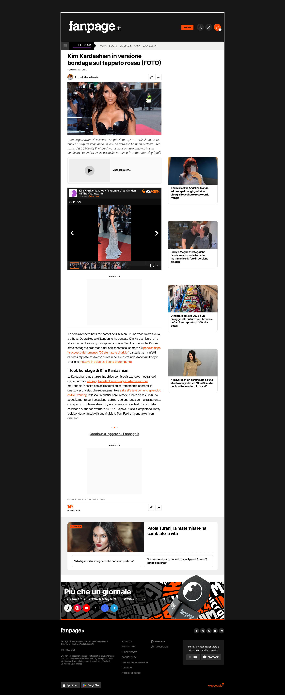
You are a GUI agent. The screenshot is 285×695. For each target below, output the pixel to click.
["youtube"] (86, 608)
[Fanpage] (72, 630)
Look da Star (84, 499)
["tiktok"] (68, 608)
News (102, 499)
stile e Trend (82, 45)
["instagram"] (77, 608)
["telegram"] (114, 608)
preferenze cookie (131, 673)
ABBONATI (187, 27)
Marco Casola (91, 77)
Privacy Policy (129, 652)
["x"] (95, 608)
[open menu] (65, 46)
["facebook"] (105, 608)
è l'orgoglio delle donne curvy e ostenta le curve (117, 381)
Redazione (127, 667)
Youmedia (127, 641)
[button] (158, 77)
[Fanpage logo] (91, 27)
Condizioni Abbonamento (135, 662)
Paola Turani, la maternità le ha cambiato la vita (176, 531)
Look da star (150, 45)
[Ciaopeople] (216, 686)
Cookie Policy (129, 657)
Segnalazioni (129, 646)
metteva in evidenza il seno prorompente (106, 361)
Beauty (113, 45)
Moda (103, 45)
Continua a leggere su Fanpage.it (114, 434)
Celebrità (71, 499)
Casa (137, 45)
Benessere (125, 45)
